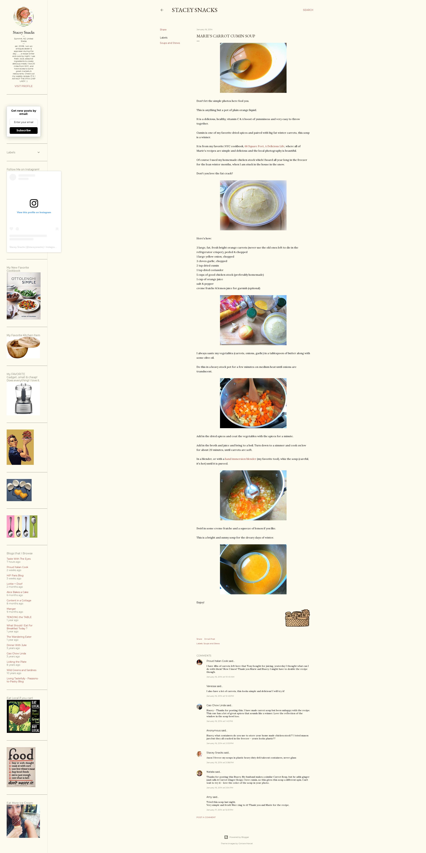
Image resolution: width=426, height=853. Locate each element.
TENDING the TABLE (19, 617)
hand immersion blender (240, 458)
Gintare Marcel (245, 843)
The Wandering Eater (19, 636)
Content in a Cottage (19, 600)
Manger (11, 608)
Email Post (210, 639)
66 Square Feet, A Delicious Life (264, 146)
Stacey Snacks (194, 10)
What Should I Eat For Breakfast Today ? (19, 627)
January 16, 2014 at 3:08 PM (220, 762)
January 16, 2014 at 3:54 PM (220, 787)
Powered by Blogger (239, 837)
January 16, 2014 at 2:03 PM (220, 743)
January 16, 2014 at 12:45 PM (220, 696)
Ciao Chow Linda (216, 705)
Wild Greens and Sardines (21, 670)
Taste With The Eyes (19, 558)
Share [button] (163, 29)
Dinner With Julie (17, 645)
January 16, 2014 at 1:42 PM (220, 721)
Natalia (210, 771)
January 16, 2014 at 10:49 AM (220, 677)
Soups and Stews (170, 43)
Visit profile (24, 86)
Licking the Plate (16, 661)
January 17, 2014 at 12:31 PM (220, 809)
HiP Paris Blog (15, 575)
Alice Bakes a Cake (17, 592)
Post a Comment (206, 817)
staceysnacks (36, 247)
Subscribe (23, 130)
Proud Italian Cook (217, 661)
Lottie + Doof (14, 583)
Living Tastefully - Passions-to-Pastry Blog (22, 680)
